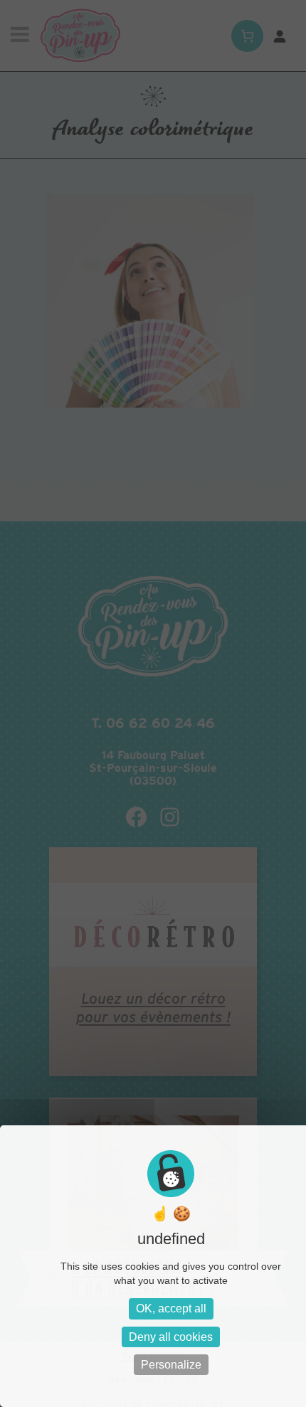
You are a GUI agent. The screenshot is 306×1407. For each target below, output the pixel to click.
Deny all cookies (171, 1337)
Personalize (171, 1365)
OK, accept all (171, 1308)
